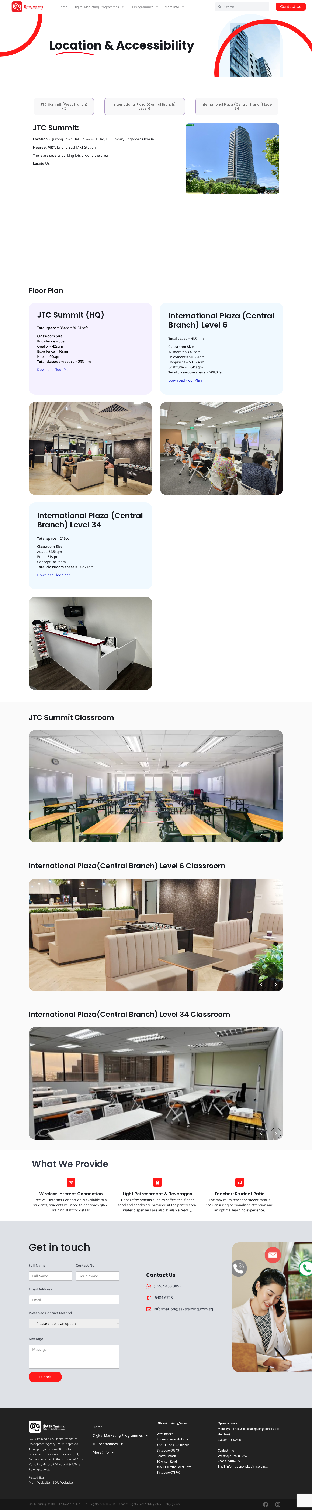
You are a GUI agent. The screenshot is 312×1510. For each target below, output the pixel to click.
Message (36, 1339)
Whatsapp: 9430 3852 (232, 1456)
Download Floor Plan (54, 369)
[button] (261, 836)
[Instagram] (277, 1504)
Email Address (40, 1289)
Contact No (85, 1265)
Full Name (37, 1265)
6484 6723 (235, 1461)
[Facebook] (265, 1504)
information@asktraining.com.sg (247, 1466)
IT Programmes (142, 7)
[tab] (64, 106)
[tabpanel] (156, 196)
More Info (172, 7)
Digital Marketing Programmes (96, 7)
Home (62, 7)
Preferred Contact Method (50, 1313)
